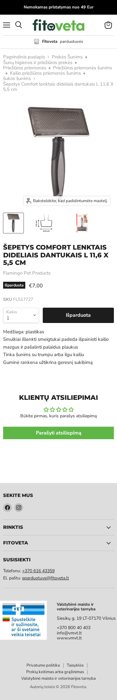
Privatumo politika (43, 665)
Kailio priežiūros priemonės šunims (45, 73)
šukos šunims (17, 78)
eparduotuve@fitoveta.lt (45, 578)
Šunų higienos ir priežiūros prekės (37, 62)
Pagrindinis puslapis (24, 57)
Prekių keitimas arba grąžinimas (55, 672)
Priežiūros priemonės (24, 68)
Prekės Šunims (67, 57)
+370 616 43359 (38, 571)
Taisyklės (75, 665)
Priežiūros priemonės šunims (82, 68)
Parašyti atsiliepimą (58, 432)
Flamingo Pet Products (27, 273)
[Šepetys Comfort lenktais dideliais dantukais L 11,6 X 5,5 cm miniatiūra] (13, 223)
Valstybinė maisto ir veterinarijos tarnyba (58, 678)
